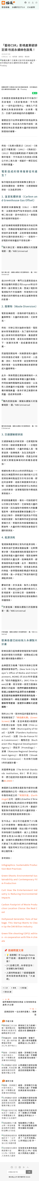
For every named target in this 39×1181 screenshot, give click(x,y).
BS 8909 (8, 780)
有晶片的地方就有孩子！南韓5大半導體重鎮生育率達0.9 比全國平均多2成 (27, 1113)
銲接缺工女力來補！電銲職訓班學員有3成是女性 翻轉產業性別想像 (27, 1028)
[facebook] (25, 2)
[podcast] (29, 2)
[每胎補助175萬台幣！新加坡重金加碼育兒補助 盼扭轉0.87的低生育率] (9, 1127)
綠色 (14, 988)
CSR (6, 988)
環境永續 (7, 991)
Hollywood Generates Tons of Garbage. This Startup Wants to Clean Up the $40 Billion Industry (19, 922)
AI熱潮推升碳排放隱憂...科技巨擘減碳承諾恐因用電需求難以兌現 (27, 1068)
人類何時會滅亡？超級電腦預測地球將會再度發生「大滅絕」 (20, 975)
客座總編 (5, 7)
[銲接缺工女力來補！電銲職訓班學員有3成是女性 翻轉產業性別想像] (9, 1029)
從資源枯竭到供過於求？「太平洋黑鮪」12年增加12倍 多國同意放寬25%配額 (27, 1138)
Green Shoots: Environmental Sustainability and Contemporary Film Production (19, 879)
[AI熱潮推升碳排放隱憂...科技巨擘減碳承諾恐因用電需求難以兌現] (9, 1069)
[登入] (33, 2)
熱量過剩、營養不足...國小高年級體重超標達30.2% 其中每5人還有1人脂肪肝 (27, 1040)
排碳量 (24, 988)
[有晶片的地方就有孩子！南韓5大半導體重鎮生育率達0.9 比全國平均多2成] (9, 1114)
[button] (36, 2)
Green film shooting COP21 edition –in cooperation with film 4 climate (19, 937)
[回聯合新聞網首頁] (3, 2)
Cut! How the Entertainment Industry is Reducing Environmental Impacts (19, 893)
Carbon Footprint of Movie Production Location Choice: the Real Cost (19, 908)
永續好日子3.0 (18, 7)
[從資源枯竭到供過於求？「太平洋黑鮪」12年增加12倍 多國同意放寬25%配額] (9, 1139)
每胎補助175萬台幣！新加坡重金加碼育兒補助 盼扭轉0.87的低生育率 (27, 1125)
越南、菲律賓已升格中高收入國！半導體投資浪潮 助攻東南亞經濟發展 (27, 1055)
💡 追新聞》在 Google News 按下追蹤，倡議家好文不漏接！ (20, 958)
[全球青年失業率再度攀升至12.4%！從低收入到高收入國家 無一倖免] (9, 1152)
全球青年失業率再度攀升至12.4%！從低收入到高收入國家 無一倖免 (27, 1150)
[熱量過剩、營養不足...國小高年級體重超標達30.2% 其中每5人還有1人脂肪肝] (9, 1042)
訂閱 (29, 1172)
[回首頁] (8, 2)
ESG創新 (31, 7)
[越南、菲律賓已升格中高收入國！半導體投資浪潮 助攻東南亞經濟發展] (9, 1056)
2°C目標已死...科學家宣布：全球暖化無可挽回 (20, 967)
